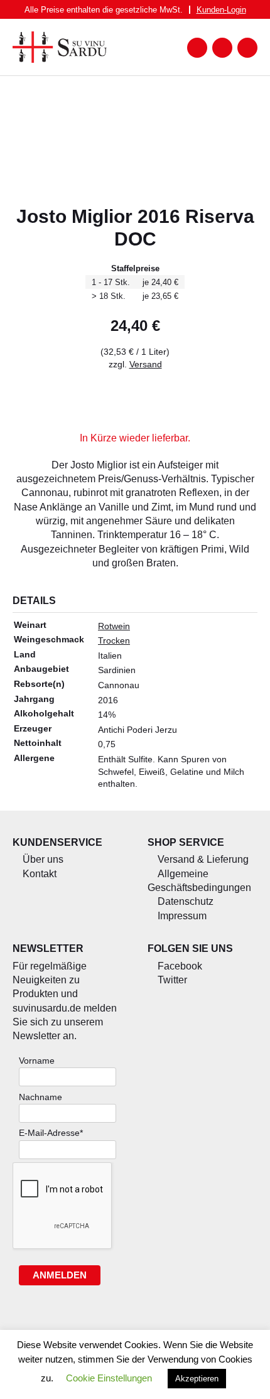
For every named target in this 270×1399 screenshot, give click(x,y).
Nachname (40, 1097)
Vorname (37, 1061)
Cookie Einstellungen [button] (109, 1378)
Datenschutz (185, 901)
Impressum (182, 915)
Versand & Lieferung (203, 859)
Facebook (180, 966)
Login (221, 10)
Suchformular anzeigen (222, 48)
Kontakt (40, 873)
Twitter (172, 980)
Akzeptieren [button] (197, 1378)
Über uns (43, 859)
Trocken (114, 640)
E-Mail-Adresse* (51, 1133)
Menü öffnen (197, 48)
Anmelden (60, 1275)
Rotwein (114, 626)
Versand (145, 364)
